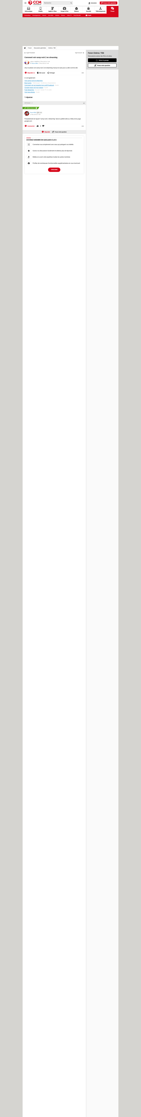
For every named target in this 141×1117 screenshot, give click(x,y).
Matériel (57, 15)
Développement (36, 15)
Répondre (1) (31, 73)
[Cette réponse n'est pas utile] (43, 126)
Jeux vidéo (50, 15)
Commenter (31, 126)
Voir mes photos (29, 92)
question (109, 3)
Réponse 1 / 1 (28, 103)
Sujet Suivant (78, 53)
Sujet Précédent (30, 53)
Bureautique (27, 15)
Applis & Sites (52, 11)
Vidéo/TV (69, 15)
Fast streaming (29, 90)
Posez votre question (60, 132)
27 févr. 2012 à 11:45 (44, 63)
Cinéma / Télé (52, 48)
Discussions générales (40, 48)
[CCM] (34, 3)
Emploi (89, 15)
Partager (52, 73)
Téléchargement (100, 11)
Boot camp (27, 83)
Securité (88, 11)
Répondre (47, 132)
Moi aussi (42, 73)
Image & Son (64, 11)
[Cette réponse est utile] (37, 126)
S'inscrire (54, 169)
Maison (76, 11)
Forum (112, 11)
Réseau (63, 15)
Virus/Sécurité (77, 15)
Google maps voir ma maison (33, 88)
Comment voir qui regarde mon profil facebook (39, 85)
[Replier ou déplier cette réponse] (83, 103)
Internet (44, 15)
